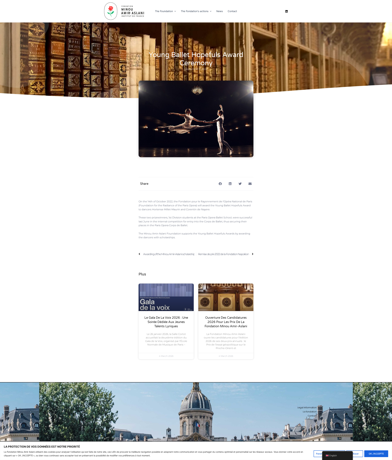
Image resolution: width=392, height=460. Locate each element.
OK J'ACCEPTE (376, 453)
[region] (196, 451)
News (219, 11)
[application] (174, 11)
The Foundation (164, 11)
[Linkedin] (286, 11)
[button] (220, 183)
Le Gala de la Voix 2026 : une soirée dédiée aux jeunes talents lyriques (166, 322)
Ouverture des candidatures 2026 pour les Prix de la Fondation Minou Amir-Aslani (226, 322)
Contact (232, 11)
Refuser (355, 453)
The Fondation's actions (194, 11)
